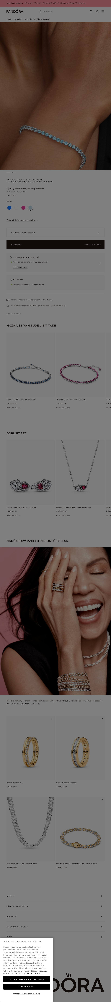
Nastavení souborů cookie (26, 994)
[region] (26, 970)
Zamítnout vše (26, 986)
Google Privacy (34, 973)
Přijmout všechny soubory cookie (27, 979)
